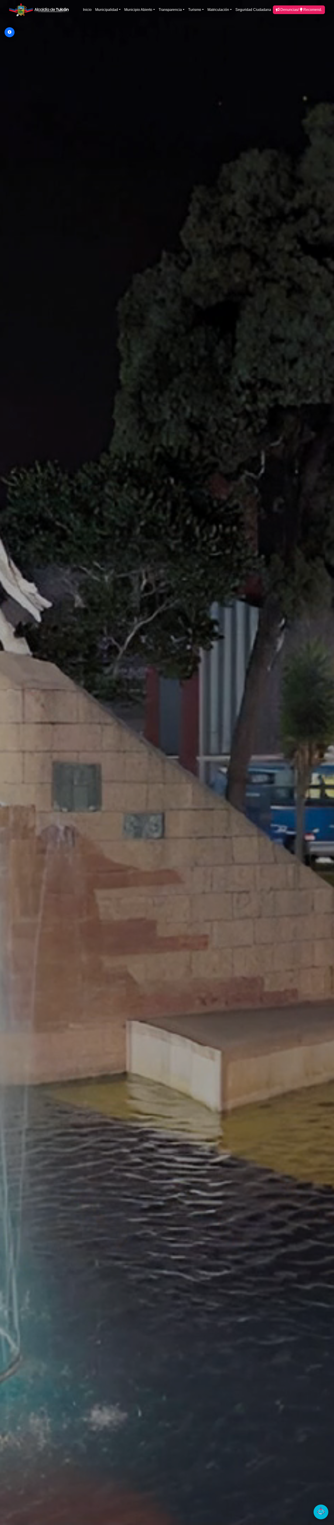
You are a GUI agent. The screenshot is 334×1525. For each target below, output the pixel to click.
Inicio (87, 10)
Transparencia (170, 10)
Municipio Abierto (138, 10)
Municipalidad (106, 10)
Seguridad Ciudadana (253, 10)
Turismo (194, 10)
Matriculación (218, 10)
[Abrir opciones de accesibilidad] (10, 32)
